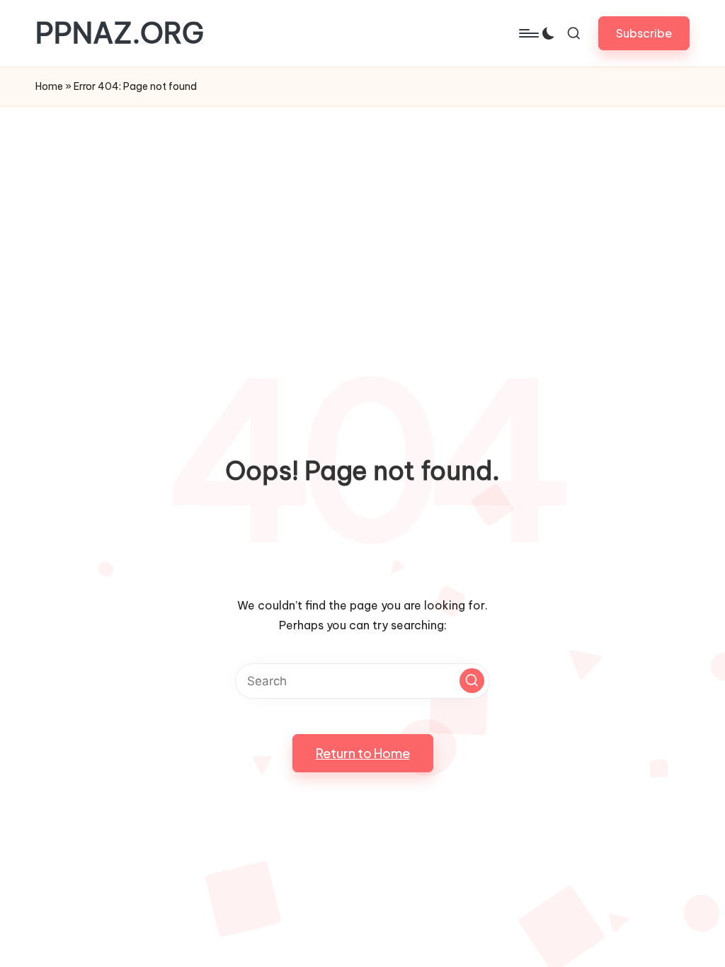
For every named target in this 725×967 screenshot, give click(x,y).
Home (49, 86)
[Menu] (528, 33)
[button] (644, 33)
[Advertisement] (362, 213)
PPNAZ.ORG (119, 33)
